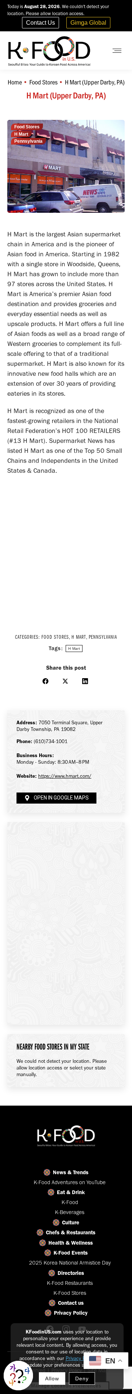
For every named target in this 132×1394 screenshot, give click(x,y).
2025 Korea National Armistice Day (70, 1262)
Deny (82, 1378)
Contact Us (40, 23)
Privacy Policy (80, 1358)
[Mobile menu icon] (117, 50)
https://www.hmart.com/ (64, 776)
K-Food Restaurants (70, 1283)
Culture (70, 1222)
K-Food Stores (70, 1293)
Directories (71, 1273)
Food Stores (27, 126)
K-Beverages (69, 1212)
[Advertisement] (66, 549)
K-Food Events (71, 1252)
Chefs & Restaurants (70, 1232)
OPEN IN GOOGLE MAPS (61, 798)
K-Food (70, 1202)
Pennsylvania (28, 141)
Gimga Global (88, 23)
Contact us (71, 1303)
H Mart (21, 134)
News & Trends (70, 1172)
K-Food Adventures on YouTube (70, 1182)
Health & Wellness (70, 1242)
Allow (52, 1378)
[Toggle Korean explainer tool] (18, 1375)
